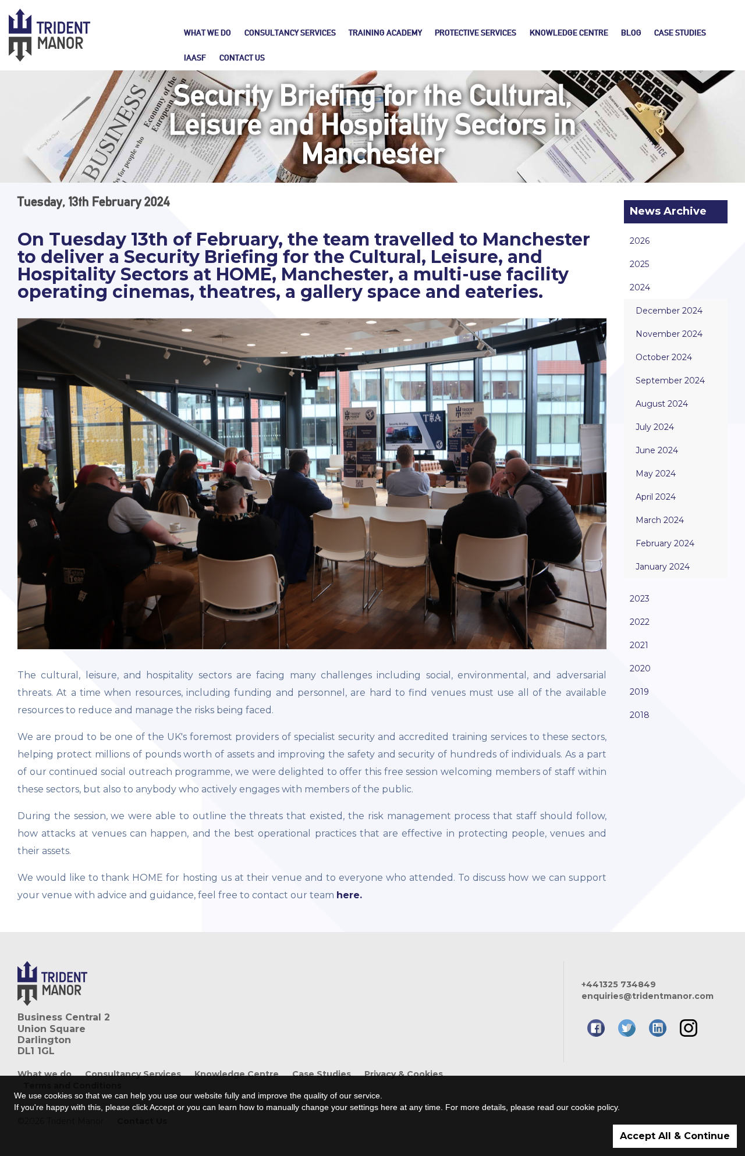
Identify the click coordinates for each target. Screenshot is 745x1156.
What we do (207, 32)
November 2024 (669, 334)
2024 (640, 287)
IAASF (195, 57)
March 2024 (660, 520)
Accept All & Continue (675, 1135)
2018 (640, 715)
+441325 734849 (618, 984)
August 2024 (662, 404)
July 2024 (655, 427)
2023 (640, 598)
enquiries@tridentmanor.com (646, 996)
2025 (639, 264)
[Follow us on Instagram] (688, 1028)
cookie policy (594, 1107)
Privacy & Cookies (403, 1074)
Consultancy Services (290, 32)
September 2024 (670, 380)
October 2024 (664, 357)
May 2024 (656, 473)
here (389, 1107)
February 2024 (665, 543)
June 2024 (657, 450)
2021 (639, 645)
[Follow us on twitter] (627, 1028)
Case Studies (680, 32)
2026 (640, 241)
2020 (640, 668)
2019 (639, 692)
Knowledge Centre (569, 32)
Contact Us (241, 57)
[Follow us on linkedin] (657, 1028)
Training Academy (385, 32)
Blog (631, 32)
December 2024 (669, 310)
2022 (640, 622)
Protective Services (475, 32)
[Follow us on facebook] (596, 1028)
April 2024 (656, 497)
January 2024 (663, 566)
